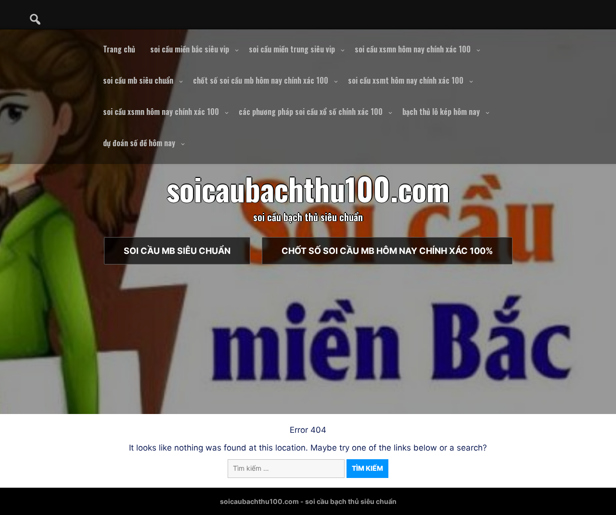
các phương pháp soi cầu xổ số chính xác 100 (311, 111)
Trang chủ (119, 49)
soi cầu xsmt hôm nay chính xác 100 (405, 80)
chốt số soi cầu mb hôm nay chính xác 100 (260, 80)
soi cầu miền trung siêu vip (292, 49)
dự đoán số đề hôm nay (139, 143)
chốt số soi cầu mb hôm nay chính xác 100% (387, 251)
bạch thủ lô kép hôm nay (441, 111)
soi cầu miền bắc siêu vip (189, 49)
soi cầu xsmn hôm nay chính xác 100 (413, 49)
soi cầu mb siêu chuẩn (138, 80)
